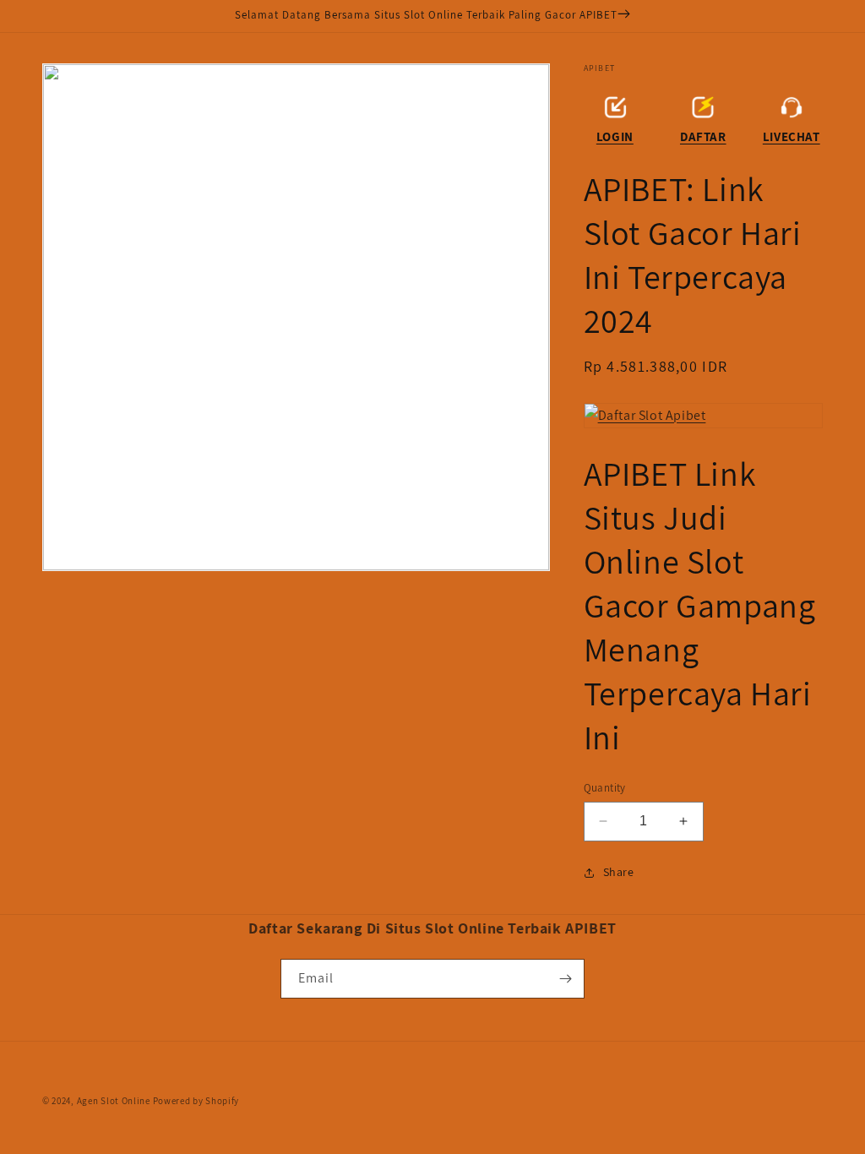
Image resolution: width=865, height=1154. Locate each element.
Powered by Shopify (196, 1101)
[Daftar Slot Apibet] (703, 416)
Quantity (605, 788)
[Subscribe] (565, 979)
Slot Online (125, 1101)
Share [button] (618, 871)
